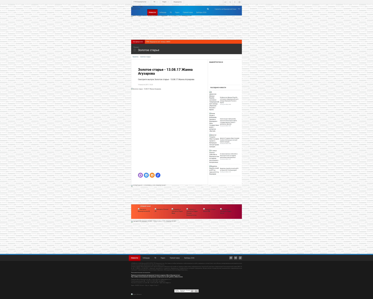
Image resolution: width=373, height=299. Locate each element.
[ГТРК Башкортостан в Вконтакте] (230, 2)
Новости (152, 12)
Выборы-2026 (201, 12)
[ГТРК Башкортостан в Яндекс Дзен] (239, 2)
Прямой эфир (188, 12)
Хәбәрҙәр (162, 12)
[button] (140, 175)
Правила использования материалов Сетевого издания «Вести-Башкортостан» (155, 275)
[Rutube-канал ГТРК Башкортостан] (225, 2)
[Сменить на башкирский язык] (224, 9)
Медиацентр (178, 2)
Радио (177, 12)
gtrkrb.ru (161, 268)
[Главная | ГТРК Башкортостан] (138, 9)
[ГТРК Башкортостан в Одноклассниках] (235, 2)
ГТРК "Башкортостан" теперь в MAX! (158, 42)
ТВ (171, 12)
